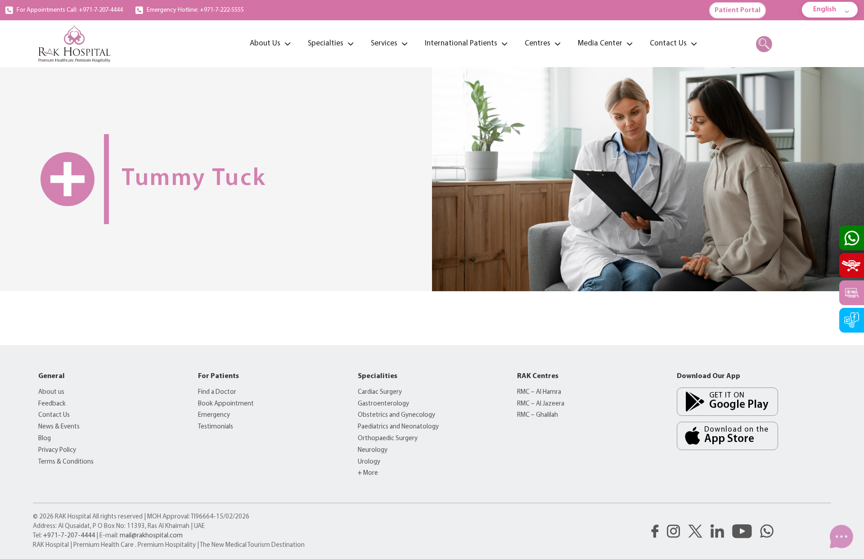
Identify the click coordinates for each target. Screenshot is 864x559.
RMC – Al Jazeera (540, 404)
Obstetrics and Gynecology (396, 415)
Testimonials (215, 427)
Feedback (52, 404)
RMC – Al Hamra (539, 392)
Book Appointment (226, 404)
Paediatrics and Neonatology (398, 427)
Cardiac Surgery (380, 392)
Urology (369, 462)
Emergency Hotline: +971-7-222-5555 (195, 10)
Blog (44, 438)
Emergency (214, 415)
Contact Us (54, 415)
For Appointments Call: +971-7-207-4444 (70, 10)
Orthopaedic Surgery (388, 438)
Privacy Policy (57, 450)
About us (51, 392)
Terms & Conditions (66, 462)
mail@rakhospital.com (151, 535)
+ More (368, 473)
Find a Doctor (217, 392)
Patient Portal (737, 10)
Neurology (372, 450)
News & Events (59, 427)
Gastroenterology (383, 404)
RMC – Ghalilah (537, 415)
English (824, 9)
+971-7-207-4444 (69, 535)
